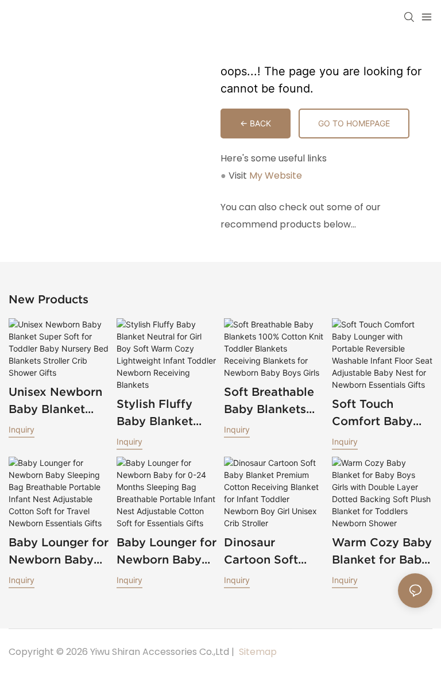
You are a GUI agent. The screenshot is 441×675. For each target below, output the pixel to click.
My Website (275, 175)
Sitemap (257, 651)
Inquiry (21, 429)
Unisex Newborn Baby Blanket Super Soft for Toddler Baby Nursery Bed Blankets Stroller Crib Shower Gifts (56, 401)
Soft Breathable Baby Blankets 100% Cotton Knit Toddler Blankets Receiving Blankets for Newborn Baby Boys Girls (274, 401)
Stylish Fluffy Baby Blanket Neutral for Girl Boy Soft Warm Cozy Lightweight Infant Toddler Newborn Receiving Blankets (160, 414)
